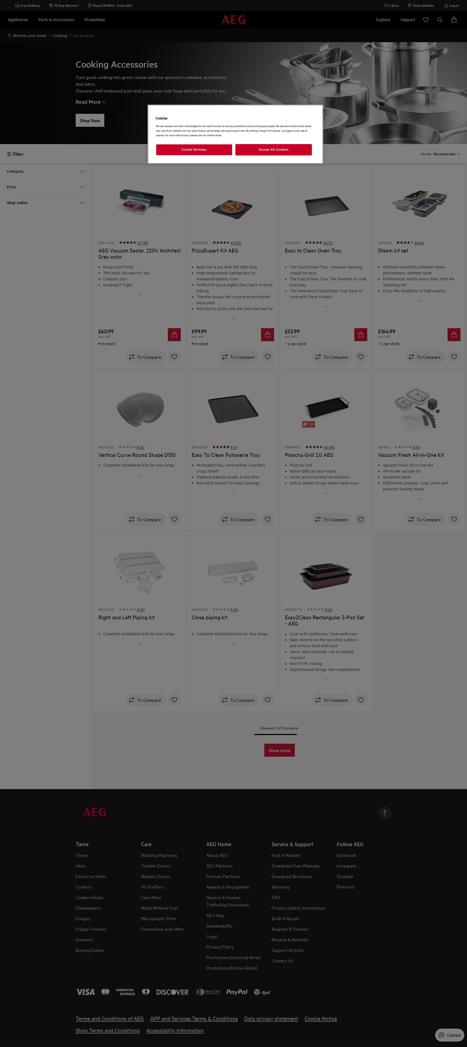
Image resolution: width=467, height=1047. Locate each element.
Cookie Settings (194, 149)
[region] (235, 134)
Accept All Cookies (273, 149)
